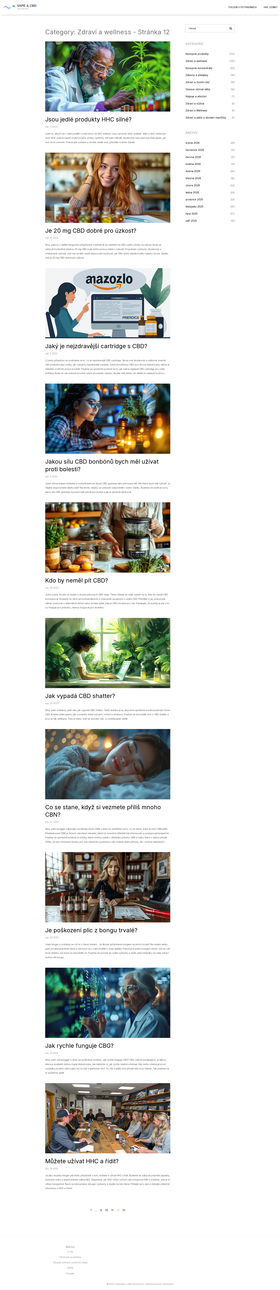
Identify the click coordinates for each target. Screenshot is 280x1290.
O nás (70, 1251)
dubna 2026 (193, 171)
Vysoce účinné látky (198, 89)
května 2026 (193, 164)
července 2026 (195, 150)
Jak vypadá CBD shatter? (80, 695)
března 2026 (193, 178)
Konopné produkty (197, 53)
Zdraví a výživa (195, 103)
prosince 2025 (194, 199)
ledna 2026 (192, 192)
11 (112, 1210)
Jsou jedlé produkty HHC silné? (88, 119)
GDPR (70, 1268)
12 (118, 1210)
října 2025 (192, 213)
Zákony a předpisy (197, 75)
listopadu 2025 (194, 206)
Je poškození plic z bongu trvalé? (91, 930)
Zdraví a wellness (196, 61)
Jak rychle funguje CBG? (79, 1045)
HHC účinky (271, 7)
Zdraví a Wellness (196, 110)
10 (106, 1210)
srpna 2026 (193, 142)
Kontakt (70, 1273)
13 (123, 1210)
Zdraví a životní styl (198, 82)
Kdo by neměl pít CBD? (76, 580)
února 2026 (193, 185)
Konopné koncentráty (199, 68)
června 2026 (193, 157)
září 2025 (191, 220)
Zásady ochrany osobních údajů (70, 1262)
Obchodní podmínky (70, 1257)
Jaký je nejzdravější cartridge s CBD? (96, 346)
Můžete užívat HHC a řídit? (82, 1161)
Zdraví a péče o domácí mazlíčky (206, 117)
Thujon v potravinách (242, 7)
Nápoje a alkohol (196, 96)
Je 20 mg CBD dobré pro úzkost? (90, 230)
